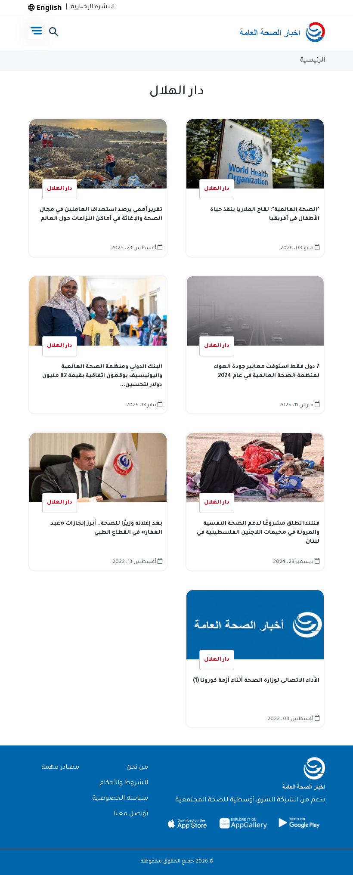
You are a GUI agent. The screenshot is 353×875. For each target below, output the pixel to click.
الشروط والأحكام (123, 783)
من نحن (137, 767)
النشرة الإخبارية (91, 7)
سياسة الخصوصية (120, 798)
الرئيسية (312, 60)
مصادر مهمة (60, 767)
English (48, 7)
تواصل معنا (131, 814)
